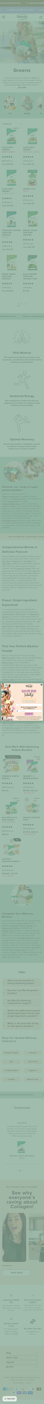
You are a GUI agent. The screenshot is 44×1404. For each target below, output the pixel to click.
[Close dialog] (41, 685)
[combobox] (18, 711)
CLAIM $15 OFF (28, 714)
